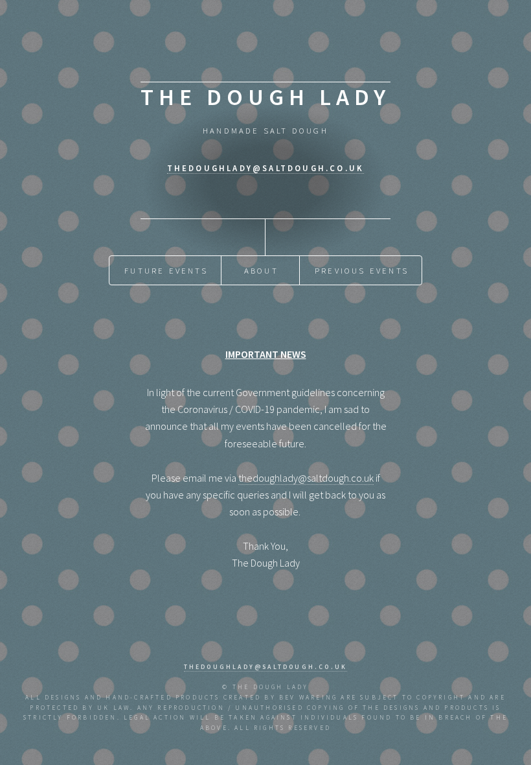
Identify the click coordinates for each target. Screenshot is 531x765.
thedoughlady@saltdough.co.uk (266, 168)
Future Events (166, 270)
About (261, 270)
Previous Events (362, 270)
